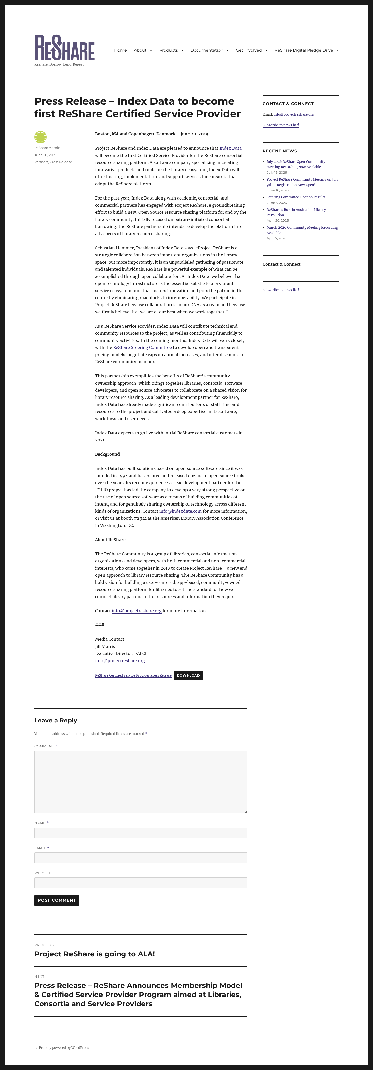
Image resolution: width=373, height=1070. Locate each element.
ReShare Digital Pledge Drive (304, 50)
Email (41, 848)
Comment (45, 746)
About (140, 50)
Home (120, 50)
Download (188, 675)
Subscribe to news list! (281, 125)
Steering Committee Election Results (296, 197)
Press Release (61, 162)
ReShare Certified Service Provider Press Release (133, 675)
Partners (41, 162)
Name (41, 823)
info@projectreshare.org (137, 610)
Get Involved (249, 50)
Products (168, 50)
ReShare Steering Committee (142, 347)
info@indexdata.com (180, 511)
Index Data (230, 148)
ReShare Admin (47, 148)
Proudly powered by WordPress (64, 1048)
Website (43, 873)
